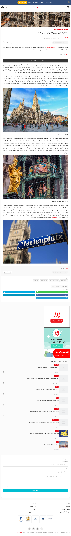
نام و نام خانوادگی (64, 461)
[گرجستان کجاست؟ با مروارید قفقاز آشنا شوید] (63, 367)
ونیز (57, 442)
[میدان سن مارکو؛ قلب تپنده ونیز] (63, 444)
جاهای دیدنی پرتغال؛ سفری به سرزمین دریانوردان (47, 389)
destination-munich (54, 280)
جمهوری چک (55, 420)
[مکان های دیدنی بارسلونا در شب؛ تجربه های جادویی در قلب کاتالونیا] (63, 378)
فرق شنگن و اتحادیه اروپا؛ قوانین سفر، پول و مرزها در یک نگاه (44, 433)
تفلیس (56, 409)
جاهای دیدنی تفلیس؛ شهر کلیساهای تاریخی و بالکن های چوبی (44, 411)
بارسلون (56, 376)
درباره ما (68, 506)
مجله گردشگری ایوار (65, 512)
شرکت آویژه (19, 532)
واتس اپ (65, 292)
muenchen (36, 280)
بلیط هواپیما (33, 506)
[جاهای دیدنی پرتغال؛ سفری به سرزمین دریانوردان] (63, 389)
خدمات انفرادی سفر (31, 512)
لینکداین (32, 295)
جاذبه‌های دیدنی (55, 286)
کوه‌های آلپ (54, 217)
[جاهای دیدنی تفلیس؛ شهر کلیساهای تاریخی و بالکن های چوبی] (63, 411)
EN (6, 7)
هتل (35, 509)
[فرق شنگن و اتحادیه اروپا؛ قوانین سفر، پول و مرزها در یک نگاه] (63, 433)
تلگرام (66, 298)
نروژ (57, 398)
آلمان (61, 29)
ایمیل (67, 469)
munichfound (64, 280)
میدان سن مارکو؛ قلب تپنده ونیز (51, 444)
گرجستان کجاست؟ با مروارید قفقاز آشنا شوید (48, 367)
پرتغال (56, 387)
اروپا (66, 29)
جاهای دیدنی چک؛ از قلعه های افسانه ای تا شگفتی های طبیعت (44, 422)
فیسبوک (66, 295)
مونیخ (56, 29)
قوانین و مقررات (66, 509)
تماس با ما (67, 504)
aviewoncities (44, 280)
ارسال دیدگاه (35, 490)
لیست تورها (23, 2)
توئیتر (33, 292)
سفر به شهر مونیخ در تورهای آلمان (35, 61)
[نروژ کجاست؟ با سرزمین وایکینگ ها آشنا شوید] (63, 400)
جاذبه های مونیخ (51, 47)
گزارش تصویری (64, 286)
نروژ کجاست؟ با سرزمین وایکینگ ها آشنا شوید (48, 400)
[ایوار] (35, 7)
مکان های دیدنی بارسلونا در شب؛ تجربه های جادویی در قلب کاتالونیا (43, 378)
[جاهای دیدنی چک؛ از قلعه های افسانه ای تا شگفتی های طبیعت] (63, 422)
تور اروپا (34, 504)
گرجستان (56, 365)
